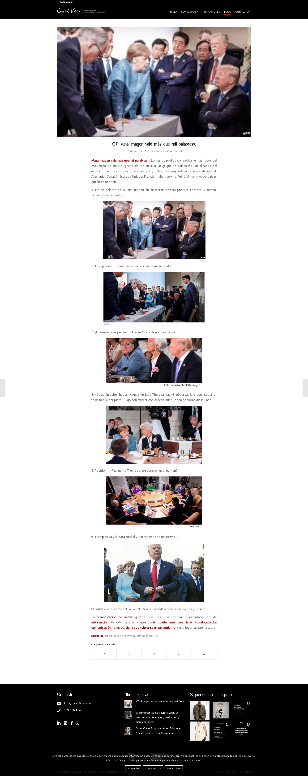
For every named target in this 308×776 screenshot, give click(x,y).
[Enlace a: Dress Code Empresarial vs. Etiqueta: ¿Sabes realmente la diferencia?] (128, 731)
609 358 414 (72, 710)
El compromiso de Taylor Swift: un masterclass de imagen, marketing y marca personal (157, 717)
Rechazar (174, 768)
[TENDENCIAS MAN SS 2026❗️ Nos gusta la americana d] (200, 710)
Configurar (153, 768)
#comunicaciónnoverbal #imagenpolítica (131, 635)
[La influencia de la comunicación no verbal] (305, 388)
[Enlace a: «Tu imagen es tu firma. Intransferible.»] (128, 704)
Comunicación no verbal (168, 151)
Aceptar (133, 768)
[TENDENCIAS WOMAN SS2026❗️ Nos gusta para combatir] (200, 731)
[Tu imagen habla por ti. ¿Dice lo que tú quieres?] (220, 731)
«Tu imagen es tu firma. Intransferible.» (160, 701)
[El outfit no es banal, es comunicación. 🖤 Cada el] (241, 710)
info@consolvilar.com (78, 703)
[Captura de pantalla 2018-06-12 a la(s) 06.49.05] (154, 82)
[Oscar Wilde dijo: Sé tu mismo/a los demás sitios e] (241, 731)
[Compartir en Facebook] (103, 654)
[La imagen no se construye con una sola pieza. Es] (220, 710)
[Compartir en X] (129, 654)
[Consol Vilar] (81, 14)
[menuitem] (173, 12)
